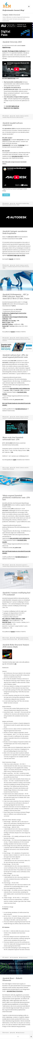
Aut (18, 540)
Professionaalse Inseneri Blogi (13, 10)
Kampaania (26, 639)
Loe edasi (6, 195)
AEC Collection (21, 116)
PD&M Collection (16, 618)
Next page (31, 1036)
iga (21, 145)
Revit (9, 622)
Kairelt (11, 259)
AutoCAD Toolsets (7, 324)
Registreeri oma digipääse (11, 108)
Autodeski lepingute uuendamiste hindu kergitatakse (15, 232)
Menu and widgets (28, 6)
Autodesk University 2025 (12, 42)
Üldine (18, 205)
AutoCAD (26, 116)
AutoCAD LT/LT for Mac (9, 320)
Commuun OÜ (6, 139)
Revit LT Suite (6, 322)
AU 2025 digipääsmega (8, 78)
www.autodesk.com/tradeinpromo (20, 388)
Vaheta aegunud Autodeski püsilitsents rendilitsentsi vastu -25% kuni (16, 497)
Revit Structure (13, 117)
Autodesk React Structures (15, 991)
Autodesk (5, 117)
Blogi (8, 117)
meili (14, 459)
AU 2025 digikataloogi (12, 106)
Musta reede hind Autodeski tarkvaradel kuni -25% (13, 438)
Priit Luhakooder (14, 957)
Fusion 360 (5, 326)
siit (15, 664)
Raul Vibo (13, 1032)
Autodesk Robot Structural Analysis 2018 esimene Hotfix (16, 646)
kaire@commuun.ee (21, 409)
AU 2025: (13, 51)
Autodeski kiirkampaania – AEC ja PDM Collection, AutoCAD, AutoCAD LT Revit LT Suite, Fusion (16, 296)
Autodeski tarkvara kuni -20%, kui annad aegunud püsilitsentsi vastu (15, 356)
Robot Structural (19, 117)
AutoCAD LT (5, 266)
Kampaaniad (17, 339)
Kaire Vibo (13, 116)
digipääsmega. (6, 47)
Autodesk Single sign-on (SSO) (16, 255)
